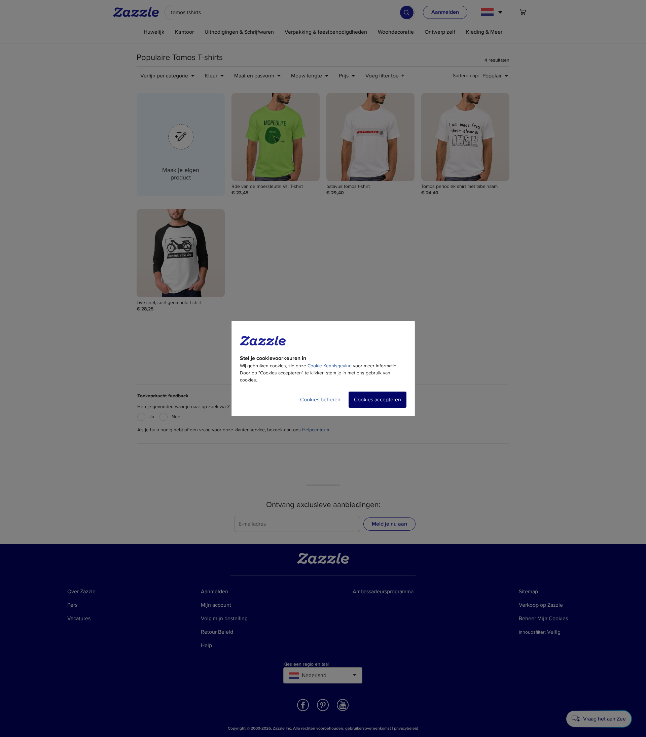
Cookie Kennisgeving (330, 366)
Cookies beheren (320, 399)
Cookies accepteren (377, 399)
